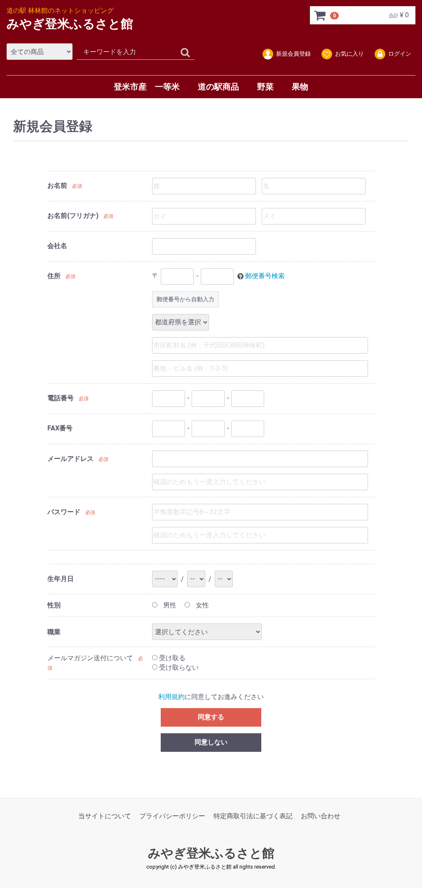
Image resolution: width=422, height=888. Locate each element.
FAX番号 (60, 428)
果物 (300, 86)
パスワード (63, 512)
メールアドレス (70, 459)
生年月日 (60, 579)
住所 (54, 276)
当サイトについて (104, 816)
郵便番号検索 (265, 276)
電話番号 (60, 398)
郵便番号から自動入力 (185, 299)
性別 (54, 605)
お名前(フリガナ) (72, 216)
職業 (54, 631)
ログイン (399, 53)
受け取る (171, 658)
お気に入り (349, 53)
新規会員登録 (293, 53)
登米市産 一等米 (147, 86)
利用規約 (171, 697)
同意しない (211, 742)
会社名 (57, 246)
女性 (201, 605)
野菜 (265, 86)
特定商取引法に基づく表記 (253, 816)
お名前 (57, 185)
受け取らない (178, 667)
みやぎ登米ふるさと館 (70, 24)
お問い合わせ (320, 816)
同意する (211, 717)
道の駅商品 (218, 86)
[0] (320, 15)
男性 (169, 605)
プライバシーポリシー (172, 816)
